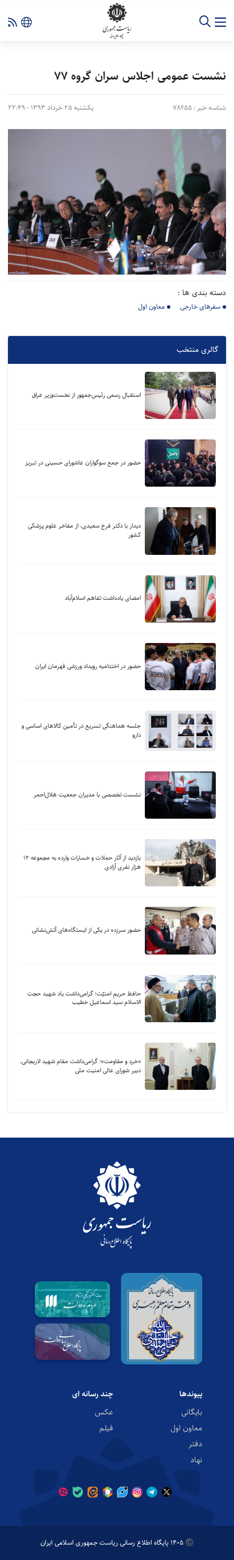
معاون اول (151, 306)
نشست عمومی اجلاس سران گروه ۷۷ (140, 76)
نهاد (196, 1460)
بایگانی (191, 1412)
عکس (104, 1412)
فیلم (106, 1428)
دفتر (195, 1444)
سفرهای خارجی (200, 306)
